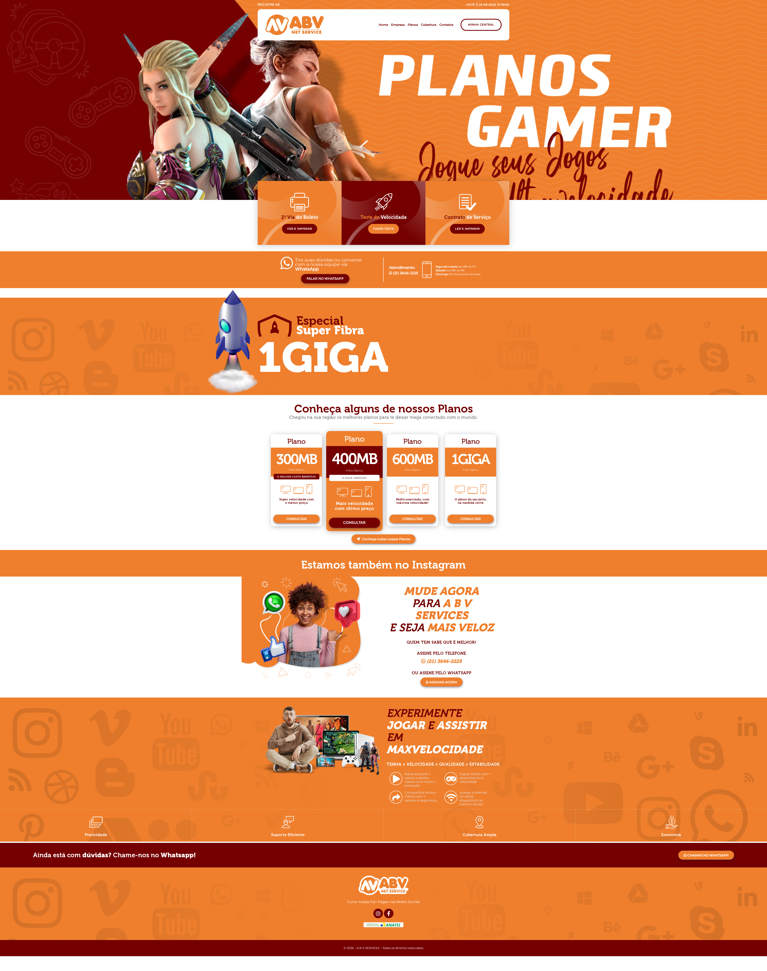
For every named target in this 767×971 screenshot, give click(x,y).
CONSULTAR (296, 519)
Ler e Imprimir (467, 229)
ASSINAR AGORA (443, 682)
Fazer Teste (383, 229)
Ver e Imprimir (299, 229)
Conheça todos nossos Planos (385, 539)
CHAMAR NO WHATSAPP (708, 855)
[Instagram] (378, 913)
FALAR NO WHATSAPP (325, 278)
